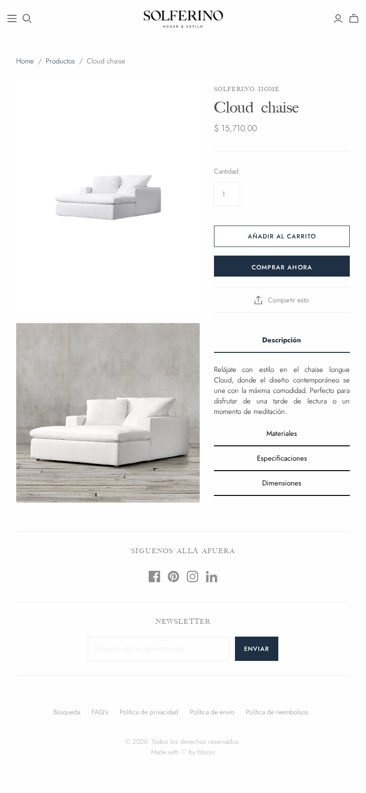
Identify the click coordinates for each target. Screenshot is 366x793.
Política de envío (212, 712)
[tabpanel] (282, 387)
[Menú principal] (12, 18)
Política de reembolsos (277, 712)
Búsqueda (66, 712)
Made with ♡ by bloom (183, 752)
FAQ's (100, 712)
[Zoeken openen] (27, 18)
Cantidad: (227, 171)
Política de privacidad (149, 712)
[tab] (282, 340)
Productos (60, 61)
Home (25, 61)
